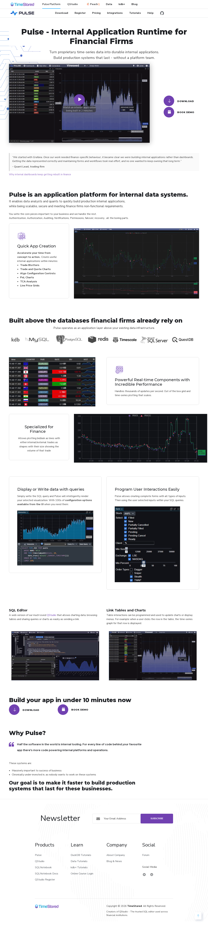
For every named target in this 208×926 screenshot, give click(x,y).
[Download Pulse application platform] (169, 101)
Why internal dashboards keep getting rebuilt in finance (40, 174)
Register (80, 13)
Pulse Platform (51, 4)
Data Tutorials (79, 861)
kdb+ (122, 4)
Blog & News (114, 861)
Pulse (38, 855)
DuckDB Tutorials (81, 855)
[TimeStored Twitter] (144, 874)
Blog (134, 4)
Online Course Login (82, 873)
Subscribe (156, 818)
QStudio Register (45, 879)
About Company (115, 855)
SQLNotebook (43, 867)
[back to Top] (198, 916)
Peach (93, 4)
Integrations (115, 13)
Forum (145, 855)
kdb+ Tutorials (79, 867)
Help (150, 13)
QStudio (72, 4)
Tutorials (135, 13)
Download (61, 13)
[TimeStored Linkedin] (152, 874)
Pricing (96, 13)
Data (109, 4)
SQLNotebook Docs (46, 873)
